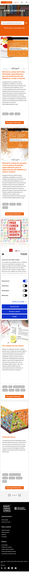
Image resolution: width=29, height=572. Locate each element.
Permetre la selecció (14, 311)
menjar (5, 390)
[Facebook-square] (9, 568)
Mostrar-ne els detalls (18, 301)
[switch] (25, 286)
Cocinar (5, 474)
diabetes (5, 114)
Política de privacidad (7, 549)
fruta (11, 114)
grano (18, 204)
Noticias (4, 534)
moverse (11, 478)
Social (23, 390)
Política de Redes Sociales (9, 551)
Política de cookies (7, 547)
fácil (10, 387)
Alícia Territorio (6, 522)
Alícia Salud (5, 520)
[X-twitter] (2, 568)
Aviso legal (4, 545)
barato (5, 387)
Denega (14, 316)
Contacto (4, 536)
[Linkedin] (12, 568)
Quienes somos (6, 530)
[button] (26, 2)
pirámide (19, 478)
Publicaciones (5, 532)
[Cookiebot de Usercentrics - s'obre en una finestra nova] (20, 254)
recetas (17, 114)
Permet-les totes (14, 306)
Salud (17, 390)
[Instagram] (5, 568)
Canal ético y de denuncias (9, 553)
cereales (5, 204)
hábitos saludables (19, 387)
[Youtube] (16, 568)
